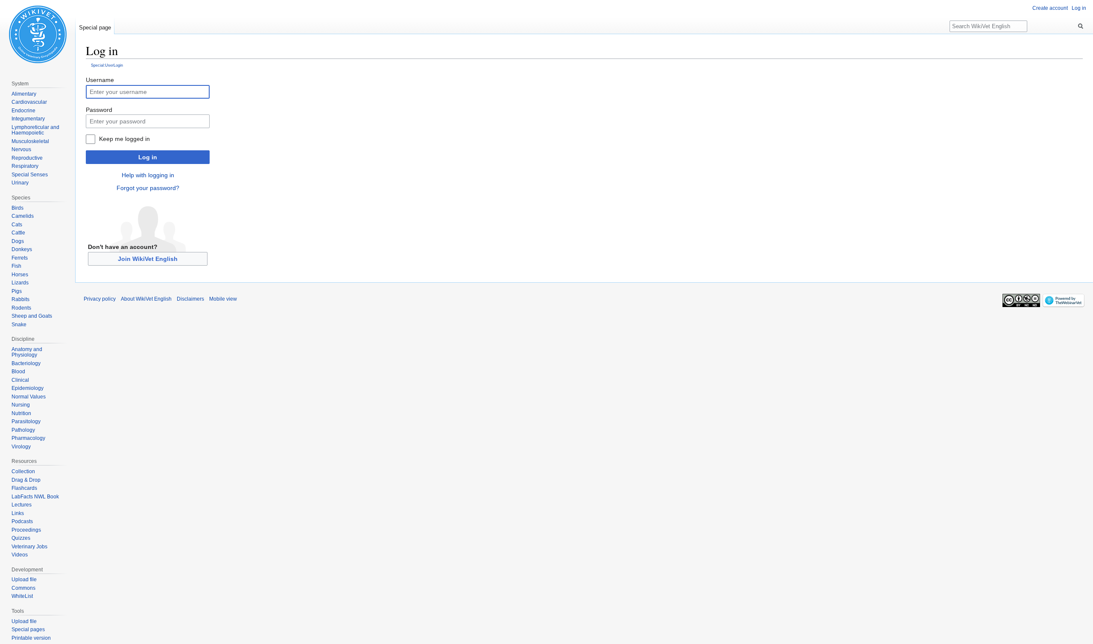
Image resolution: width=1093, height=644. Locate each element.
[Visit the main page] (37, 34)
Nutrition (21, 413)
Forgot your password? (148, 187)
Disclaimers (190, 299)
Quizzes (21, 538)
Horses (20, 275)
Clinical (20, 380)
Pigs (17, 291)
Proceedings (26, 530)
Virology (21, 447)
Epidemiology (28, 388)
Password (99, 109)
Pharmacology (28, 438)
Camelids (23, 216)
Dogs (18, 241)
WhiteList (22, 596)
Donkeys (22, 249)
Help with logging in (148, 175)
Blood (18, 372)
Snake (19, 325)
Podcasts (22, 521)
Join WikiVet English (148, 258)
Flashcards (24, 488)
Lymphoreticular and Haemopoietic (35, 130)
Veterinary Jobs (29, 547)
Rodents (21, 308)
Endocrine (23, 111)
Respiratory (25, 166)
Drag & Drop (26, 480)
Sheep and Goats (32, 316)
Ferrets (20, 258)
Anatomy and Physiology (27, 352)
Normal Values (29, 397)
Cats (17, 225)
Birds (17, 208)
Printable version (31, 638)
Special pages (28, 629)
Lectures (22, 505)
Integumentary (28, 119)
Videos (20, 555)
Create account (1050, 8)
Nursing (21, 405)
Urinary (20, 183)
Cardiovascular (29, 102)
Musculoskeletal (30, 141)
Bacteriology (26, 363)
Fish (16, 266)
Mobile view (223, 299)
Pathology (23, 430)
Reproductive (27, 158)
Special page (95, 27)
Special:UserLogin (107, 65)
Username (100, 79)
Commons (23, 588)
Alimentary (24, 94)
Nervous (21, 149)
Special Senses (30, 175)
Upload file (24, 580)
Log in (147, 157)
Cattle (18, 233)
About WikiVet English (146, 299)
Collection (23, 471)
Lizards (20, 283)
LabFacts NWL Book (35, 497)
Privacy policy (100, 299)
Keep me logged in (124, 138)
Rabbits (20, 299)
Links (18, 513)
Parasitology (26, 421)
